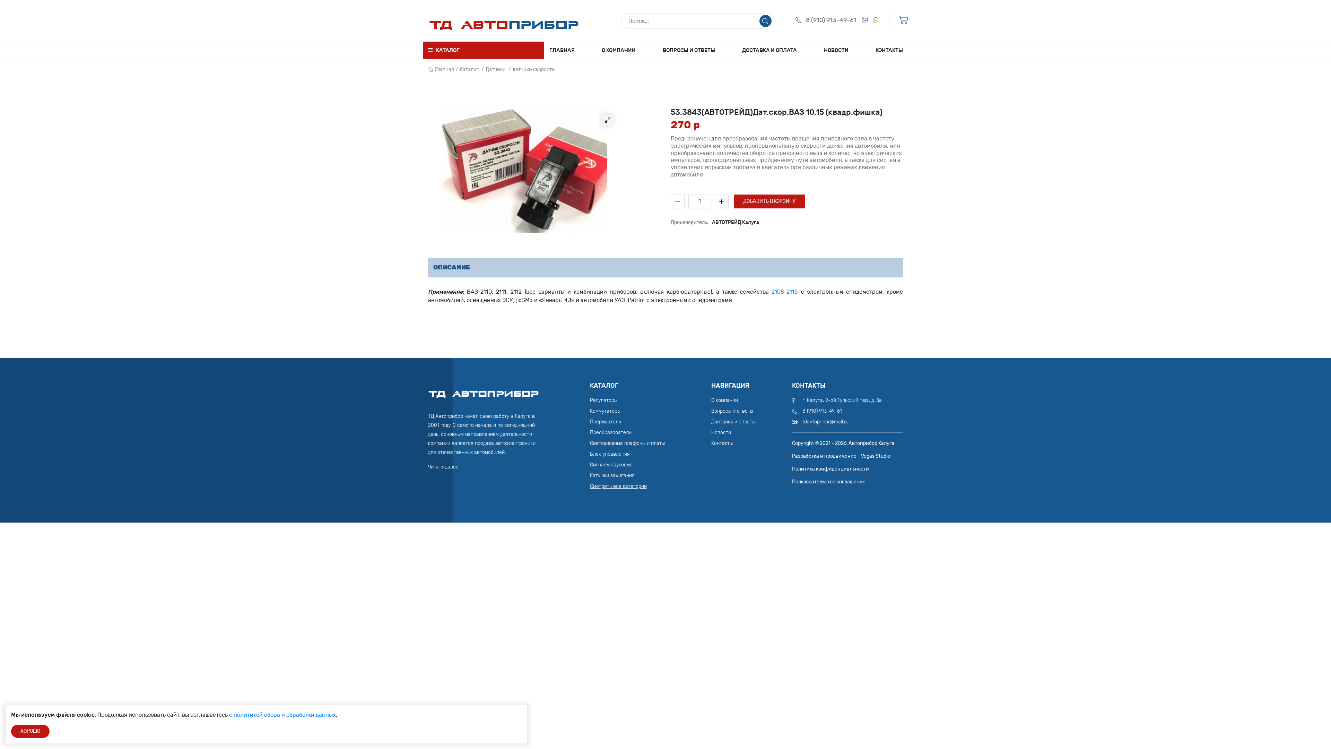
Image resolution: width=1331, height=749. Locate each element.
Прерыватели (605, 422)
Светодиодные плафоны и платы (627, 443)
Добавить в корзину (769, 201)
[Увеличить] (607, 120)
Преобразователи (611, 433)
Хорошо (30, 731)
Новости (836, 50)
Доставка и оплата (769, 50)
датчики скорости (534, 69)
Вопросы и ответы (689, 50)
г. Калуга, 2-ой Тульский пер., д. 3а (842, 400)
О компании (619, 50)
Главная (562, 50)
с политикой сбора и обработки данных (282, 715)
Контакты (889, 50)
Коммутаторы (605, 411)
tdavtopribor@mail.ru (825, 422)
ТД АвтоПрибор (483, 391)
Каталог (469, 69)
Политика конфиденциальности (830, 469)
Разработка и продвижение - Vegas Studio (841, 456)
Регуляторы (603, 400)
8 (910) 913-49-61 (831, 20)
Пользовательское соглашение (828, 482)
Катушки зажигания (612, 476)
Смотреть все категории (618, 486)
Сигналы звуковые (611, 465)
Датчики (496, 69)
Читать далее (443, 467)
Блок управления (610, 454)
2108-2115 (785, 292)
